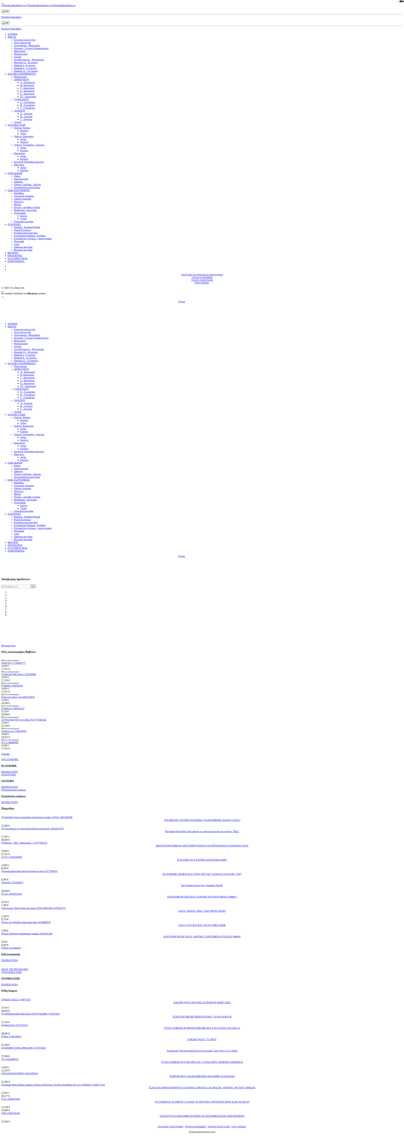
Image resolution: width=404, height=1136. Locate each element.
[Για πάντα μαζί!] (12, 685)
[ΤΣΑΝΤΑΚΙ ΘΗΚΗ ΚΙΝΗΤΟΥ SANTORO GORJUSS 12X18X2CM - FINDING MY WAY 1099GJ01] (53, 1084)
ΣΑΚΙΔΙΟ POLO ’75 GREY (202, 1039)
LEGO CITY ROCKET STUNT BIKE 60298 (202, 925)
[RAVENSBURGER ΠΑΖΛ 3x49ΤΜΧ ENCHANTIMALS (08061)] (11, 894)
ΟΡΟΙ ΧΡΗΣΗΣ (202, 283)
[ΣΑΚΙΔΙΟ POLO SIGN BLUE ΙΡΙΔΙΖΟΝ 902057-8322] (16, 999)
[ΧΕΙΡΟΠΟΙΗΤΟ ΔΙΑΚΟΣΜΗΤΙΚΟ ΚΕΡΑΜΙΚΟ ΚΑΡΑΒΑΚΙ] (19, 1073)
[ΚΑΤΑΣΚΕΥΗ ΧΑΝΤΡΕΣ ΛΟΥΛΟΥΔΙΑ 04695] (11, 857)
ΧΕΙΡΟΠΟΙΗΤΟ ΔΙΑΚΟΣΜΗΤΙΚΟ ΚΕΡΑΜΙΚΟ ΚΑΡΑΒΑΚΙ (202, 1076)
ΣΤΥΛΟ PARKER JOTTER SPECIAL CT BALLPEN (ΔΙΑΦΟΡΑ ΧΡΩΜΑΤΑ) (202, 1062)
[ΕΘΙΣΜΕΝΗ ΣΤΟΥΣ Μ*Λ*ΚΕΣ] (14, 731)
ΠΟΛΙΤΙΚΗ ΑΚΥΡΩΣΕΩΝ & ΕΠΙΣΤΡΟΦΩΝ (202, 275)
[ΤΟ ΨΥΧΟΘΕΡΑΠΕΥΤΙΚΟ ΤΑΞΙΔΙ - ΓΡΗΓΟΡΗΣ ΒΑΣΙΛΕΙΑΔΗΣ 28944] (18, 697)
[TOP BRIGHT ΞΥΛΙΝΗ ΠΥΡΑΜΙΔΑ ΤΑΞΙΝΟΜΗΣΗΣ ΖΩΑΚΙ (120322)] (36, 817)
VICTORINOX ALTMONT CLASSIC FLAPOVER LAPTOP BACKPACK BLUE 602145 (202, 1102)
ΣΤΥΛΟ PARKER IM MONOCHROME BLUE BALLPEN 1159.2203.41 (202, 1028)
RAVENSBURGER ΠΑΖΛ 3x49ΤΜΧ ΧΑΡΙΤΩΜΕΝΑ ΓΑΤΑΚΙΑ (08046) (202, 936)
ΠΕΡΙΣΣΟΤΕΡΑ (9, 772)
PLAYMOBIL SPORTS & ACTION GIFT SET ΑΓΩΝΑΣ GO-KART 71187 (202, 874)
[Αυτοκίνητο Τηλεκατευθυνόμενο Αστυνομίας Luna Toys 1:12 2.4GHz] (23, 1048)
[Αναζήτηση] (32, 586)
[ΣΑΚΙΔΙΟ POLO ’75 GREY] (11, 1036)
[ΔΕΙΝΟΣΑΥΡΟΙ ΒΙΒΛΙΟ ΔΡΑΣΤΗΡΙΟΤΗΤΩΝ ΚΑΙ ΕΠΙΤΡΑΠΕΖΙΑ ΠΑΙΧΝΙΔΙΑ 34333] (24, 843)
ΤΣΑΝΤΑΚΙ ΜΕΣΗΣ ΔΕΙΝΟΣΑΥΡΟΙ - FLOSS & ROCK (202, 1016)
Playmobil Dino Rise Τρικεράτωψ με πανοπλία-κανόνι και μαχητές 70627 (202, 831)
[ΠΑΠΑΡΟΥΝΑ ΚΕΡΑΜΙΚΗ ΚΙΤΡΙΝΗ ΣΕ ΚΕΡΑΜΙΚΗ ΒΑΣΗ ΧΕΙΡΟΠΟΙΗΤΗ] (10, 1113)
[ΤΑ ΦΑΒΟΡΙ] (12, 708)
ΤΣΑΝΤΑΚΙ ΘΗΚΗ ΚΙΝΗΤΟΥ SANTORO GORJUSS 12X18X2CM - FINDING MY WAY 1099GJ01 (202, 1087)
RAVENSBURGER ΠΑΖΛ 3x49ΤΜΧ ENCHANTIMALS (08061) (202, 896)
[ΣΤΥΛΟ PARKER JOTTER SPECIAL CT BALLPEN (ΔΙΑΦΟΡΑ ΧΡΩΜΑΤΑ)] (9, 1059)
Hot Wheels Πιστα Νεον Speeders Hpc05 (202, 885)
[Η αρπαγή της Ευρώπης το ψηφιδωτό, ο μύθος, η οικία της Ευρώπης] (23, 719)
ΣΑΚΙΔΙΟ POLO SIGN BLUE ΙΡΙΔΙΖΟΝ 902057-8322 (202, 1002)
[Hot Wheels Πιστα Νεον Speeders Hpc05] (12, 882)
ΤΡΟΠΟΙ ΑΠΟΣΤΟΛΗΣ (202, 280)
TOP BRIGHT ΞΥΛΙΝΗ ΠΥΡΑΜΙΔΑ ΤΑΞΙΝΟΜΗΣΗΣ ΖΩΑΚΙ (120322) (202, 820)
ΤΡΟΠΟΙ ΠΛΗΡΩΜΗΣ (202, 277)
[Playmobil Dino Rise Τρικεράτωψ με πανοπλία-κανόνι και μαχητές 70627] (32, 828)
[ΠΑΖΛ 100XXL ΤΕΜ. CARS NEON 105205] (33, 908)
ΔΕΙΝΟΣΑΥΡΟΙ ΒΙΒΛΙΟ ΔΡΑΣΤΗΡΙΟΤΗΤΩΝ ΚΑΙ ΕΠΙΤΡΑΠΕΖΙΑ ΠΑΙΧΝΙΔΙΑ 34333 (202, 845)
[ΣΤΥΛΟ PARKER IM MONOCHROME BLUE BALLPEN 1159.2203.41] (14, 1025)
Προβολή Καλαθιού (11, 17)
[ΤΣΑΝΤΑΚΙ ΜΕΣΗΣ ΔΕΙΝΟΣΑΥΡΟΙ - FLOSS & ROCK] (30, 1013)
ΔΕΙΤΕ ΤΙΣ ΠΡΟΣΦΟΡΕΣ (14, 969)
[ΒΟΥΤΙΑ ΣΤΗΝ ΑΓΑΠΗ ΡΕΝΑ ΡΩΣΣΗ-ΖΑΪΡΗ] (9, 742)
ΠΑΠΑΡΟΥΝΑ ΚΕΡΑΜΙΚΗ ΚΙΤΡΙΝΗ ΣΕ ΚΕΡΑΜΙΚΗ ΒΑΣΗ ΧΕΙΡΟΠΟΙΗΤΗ (202, 1116)
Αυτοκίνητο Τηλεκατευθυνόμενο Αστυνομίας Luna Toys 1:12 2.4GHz (202, 1050)
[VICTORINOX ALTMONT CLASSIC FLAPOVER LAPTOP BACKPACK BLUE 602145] (10, 1099)
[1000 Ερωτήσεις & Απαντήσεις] (18, 674)
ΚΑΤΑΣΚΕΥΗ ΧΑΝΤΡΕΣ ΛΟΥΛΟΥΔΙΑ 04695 (202, 860)
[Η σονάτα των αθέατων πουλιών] (13, 663)
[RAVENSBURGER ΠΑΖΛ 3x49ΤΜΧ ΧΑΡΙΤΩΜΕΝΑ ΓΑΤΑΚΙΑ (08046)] (26, 933)
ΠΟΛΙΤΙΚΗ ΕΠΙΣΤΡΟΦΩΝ (170, 1126)
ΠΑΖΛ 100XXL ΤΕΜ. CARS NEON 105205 (202, 911)
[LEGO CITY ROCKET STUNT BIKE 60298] (25, 922)
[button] (6, 645)
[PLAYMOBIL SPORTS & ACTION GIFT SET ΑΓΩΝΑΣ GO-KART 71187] (29, 871)
